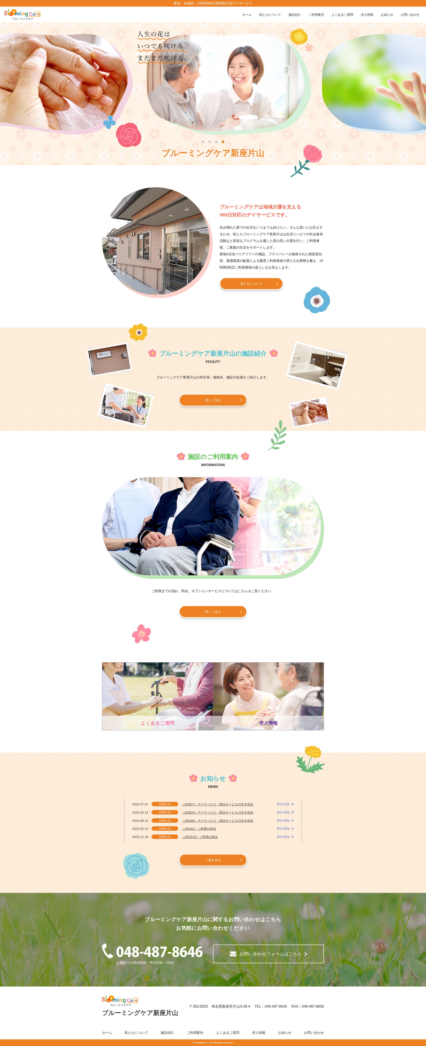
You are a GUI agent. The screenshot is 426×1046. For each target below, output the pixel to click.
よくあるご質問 (342, 14)
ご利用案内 (316, 14)
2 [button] (209, 141)
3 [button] (216, 141)
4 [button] (223, 141)
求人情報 (367, 14)
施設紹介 (294, 14)
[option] (213, 84)
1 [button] (203, 141)
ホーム (247, 14)
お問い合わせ (410, 14)
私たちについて (270, 14)
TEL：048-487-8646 (270, 1006)
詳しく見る (213, 400)
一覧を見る (213, 860)
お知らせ (387, 14)
